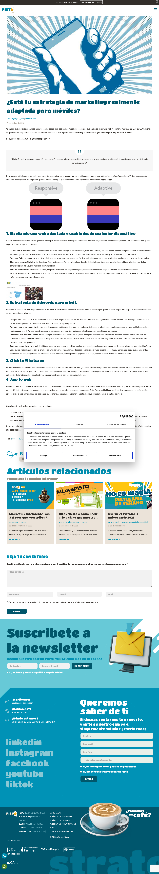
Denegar (43, 455)
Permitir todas (115, 455)
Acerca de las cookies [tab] (116, 425)
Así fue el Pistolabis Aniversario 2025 (123, 515)
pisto (13, 439)
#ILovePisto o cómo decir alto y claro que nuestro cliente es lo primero (78, 515)
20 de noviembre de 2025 (22, 526)
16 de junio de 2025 (118, 526)
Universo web (30, 119)
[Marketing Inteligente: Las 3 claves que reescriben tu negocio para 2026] (30, 495)
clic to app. (23, 439)
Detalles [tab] (79, 425)
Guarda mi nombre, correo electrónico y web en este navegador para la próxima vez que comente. (53, 602)
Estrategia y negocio (15, 119)
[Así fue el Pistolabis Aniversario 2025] (128, 495)
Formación (142, 522)
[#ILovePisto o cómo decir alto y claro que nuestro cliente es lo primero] (79, 495)
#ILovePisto (64, 522)
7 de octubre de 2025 (69, 526)
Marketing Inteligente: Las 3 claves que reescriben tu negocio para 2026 (29, 515)
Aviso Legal (55, 813)
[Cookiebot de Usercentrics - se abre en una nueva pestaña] (122, 417)
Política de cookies (60, 820)
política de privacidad (49, 672)
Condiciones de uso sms (62, 831)
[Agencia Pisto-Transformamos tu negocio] (8, 9)
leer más (14, 539)
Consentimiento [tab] (42, 425)
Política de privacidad (61, 817)
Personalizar (78, 455)
